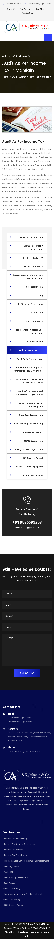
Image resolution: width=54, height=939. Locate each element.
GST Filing (8, 872)
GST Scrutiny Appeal (13, 905)
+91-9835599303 (13, 4)
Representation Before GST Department (23, 894)
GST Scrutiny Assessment (16, 877)
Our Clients (41, 9)
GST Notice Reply (12, 899)
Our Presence (25, 9)
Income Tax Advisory (14, 850)
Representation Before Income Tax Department (26, 861)
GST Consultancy (12, 888)
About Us (11, 9)
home (5, 77)
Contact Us (27, 13)
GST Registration (12, 866)
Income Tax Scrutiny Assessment (19, 844)
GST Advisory (10, 883)
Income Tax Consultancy (15, 855)
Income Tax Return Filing (15, 839)
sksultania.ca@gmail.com (39, 4)
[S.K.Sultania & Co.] (27, 27)
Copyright (9, 924)
